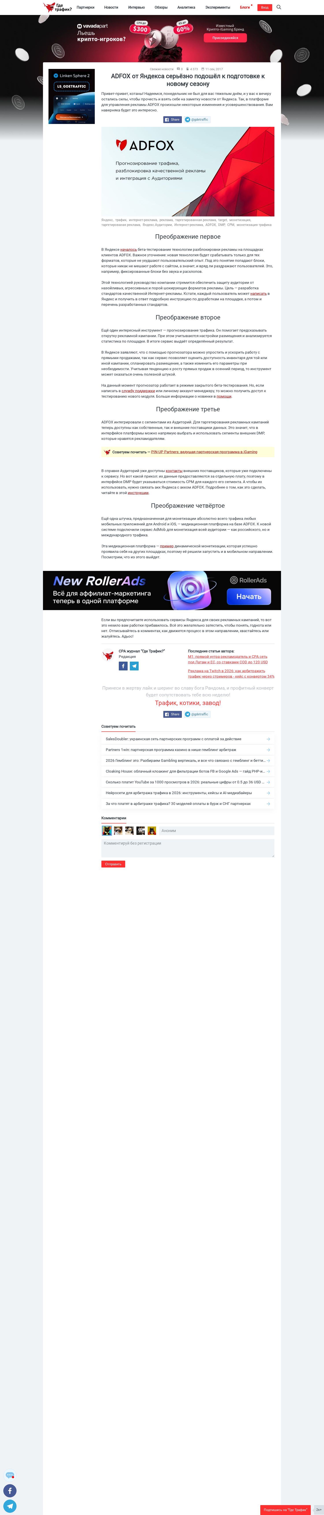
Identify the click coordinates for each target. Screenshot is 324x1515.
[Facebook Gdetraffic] (123, 666)
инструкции (138, 493)
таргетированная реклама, (196, 220)
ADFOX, (211, 225)
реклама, (167, 220)
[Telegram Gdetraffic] (134, 666)
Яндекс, (107, 220)
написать (258, 293)
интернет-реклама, (144, 220)
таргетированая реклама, (121, 225)
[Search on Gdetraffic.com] (279, 7)
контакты (174, 471)
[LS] (71, 96)
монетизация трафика (254, 225)
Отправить (113, 864)
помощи (224, 396)
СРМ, (231, 225)
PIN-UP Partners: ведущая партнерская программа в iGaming (204, 452)
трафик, (121, 220)
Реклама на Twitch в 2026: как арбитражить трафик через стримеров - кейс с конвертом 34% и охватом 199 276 (231, 674)
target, (223, 220)
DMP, (222, 225)
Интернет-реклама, (189, 225)
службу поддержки (138, 391)
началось (128, 249)
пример (167, 546)
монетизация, (240, 220)
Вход (264, 7)
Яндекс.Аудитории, (158, 225)
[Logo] (57, 7)
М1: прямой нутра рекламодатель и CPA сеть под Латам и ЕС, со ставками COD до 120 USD (228, 659)
